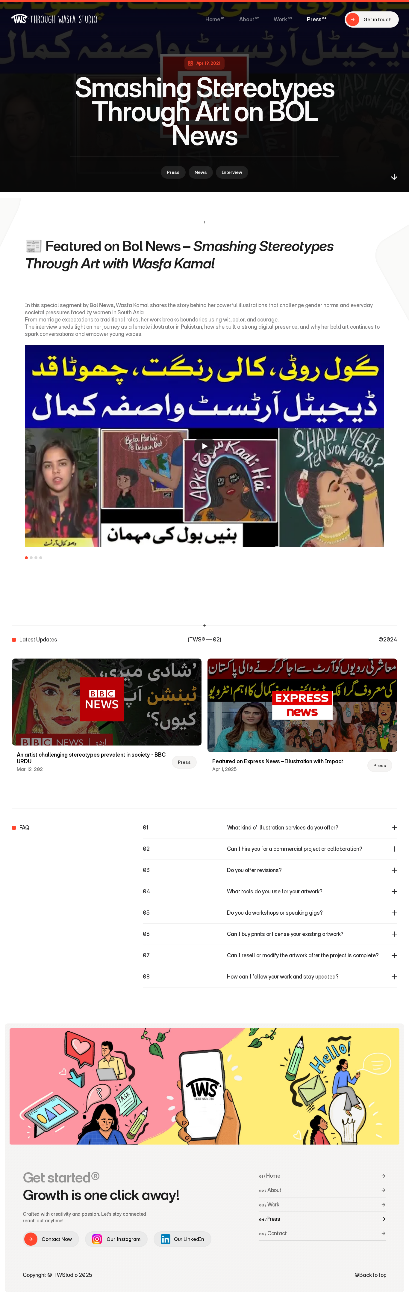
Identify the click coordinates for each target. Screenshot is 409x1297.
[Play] (204, 446)
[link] (165, 1239)
